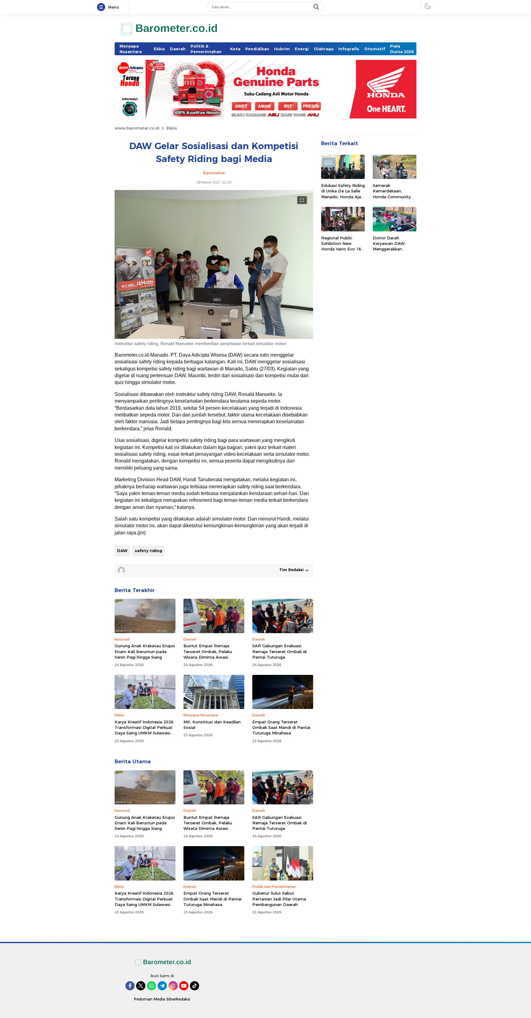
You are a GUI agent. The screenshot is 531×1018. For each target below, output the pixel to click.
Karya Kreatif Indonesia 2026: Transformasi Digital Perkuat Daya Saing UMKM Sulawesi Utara (144, 730)
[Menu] (102, 7)
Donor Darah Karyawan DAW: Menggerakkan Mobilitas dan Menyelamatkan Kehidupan (389, 251)
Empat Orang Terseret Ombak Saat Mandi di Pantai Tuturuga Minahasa (281, 727)
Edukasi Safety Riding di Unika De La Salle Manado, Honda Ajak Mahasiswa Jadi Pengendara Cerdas (343, 197)
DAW (122, 550)
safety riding (148, 550)
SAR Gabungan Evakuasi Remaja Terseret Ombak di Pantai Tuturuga (279, 651)
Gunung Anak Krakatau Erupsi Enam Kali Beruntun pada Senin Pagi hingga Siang (145, 651)
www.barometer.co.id (137, 128)
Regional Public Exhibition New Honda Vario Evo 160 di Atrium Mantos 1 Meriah (342, 249)
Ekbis (171, 128)
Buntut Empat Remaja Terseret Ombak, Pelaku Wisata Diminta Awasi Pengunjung (207, 654)
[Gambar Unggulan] (214, 337)
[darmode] (428, 6)
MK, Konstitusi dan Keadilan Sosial (212, 724)
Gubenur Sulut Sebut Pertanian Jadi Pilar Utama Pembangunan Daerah (279, 899)
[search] (317, 7)
